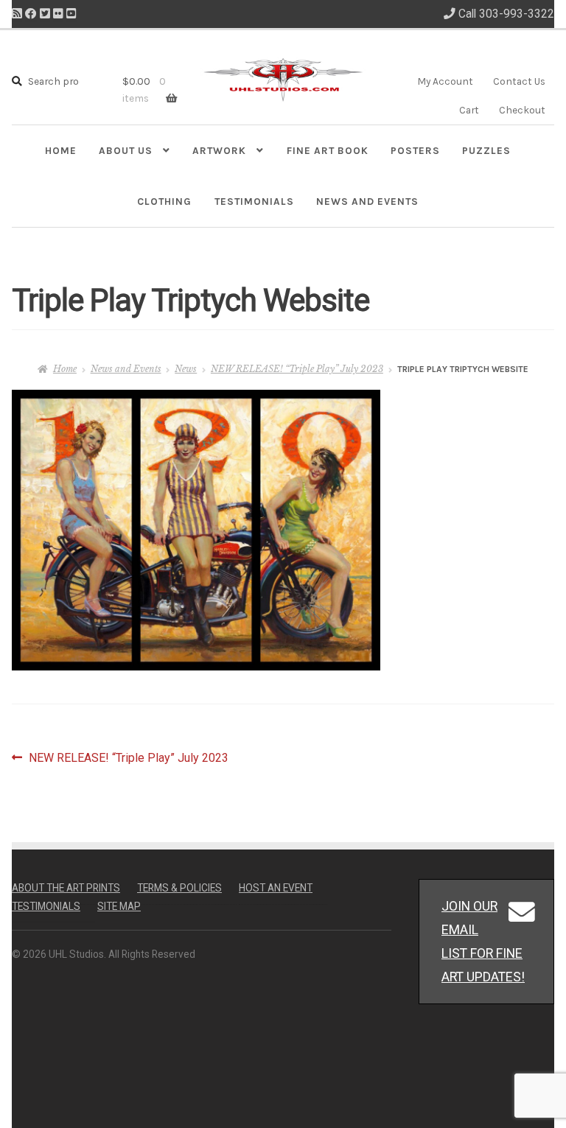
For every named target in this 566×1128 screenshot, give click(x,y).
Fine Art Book (327, 150)
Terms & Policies (179, 888)
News (186, 368)
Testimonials (254, 201)
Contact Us (519, 81)
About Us (126, 150)
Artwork (219, 150)
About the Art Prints (66, 888)
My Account (445, 81)
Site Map (119, 906)
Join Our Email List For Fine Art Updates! (483, 941)
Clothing (164, 201)
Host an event (275, 888)
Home (61, 150)
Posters (415, 150)
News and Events (367, 201)
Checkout (522, 110)
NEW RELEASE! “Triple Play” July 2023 (297, 368)
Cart (469, 110)
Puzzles (486, 150)
